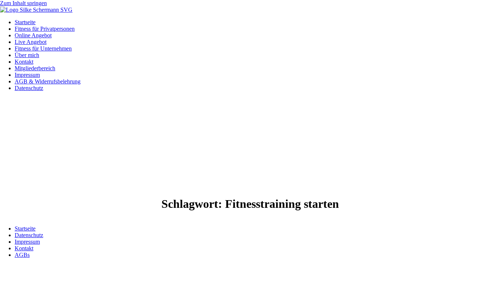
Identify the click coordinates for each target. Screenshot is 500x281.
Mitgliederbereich (35, 68)
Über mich (27, 55)
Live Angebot (30, 42)
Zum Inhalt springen (23, 3)
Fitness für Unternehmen (43, 48)
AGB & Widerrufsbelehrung (48, 81)
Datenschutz (29, 88)
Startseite (25, 22)
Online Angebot (33, 35)
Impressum (27, 75)
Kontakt (24, 62)
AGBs (22, 255)
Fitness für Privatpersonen (45, 29)
